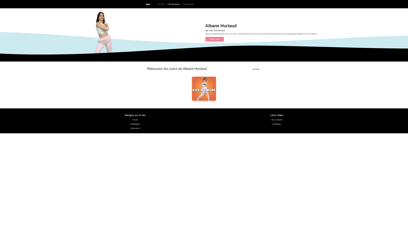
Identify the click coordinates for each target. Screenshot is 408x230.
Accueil (161, 4)
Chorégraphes (173, 4)
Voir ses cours (214, 39)
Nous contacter (276, 120)
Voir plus (256, 69)
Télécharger (276, 124)
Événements (188, 4)
